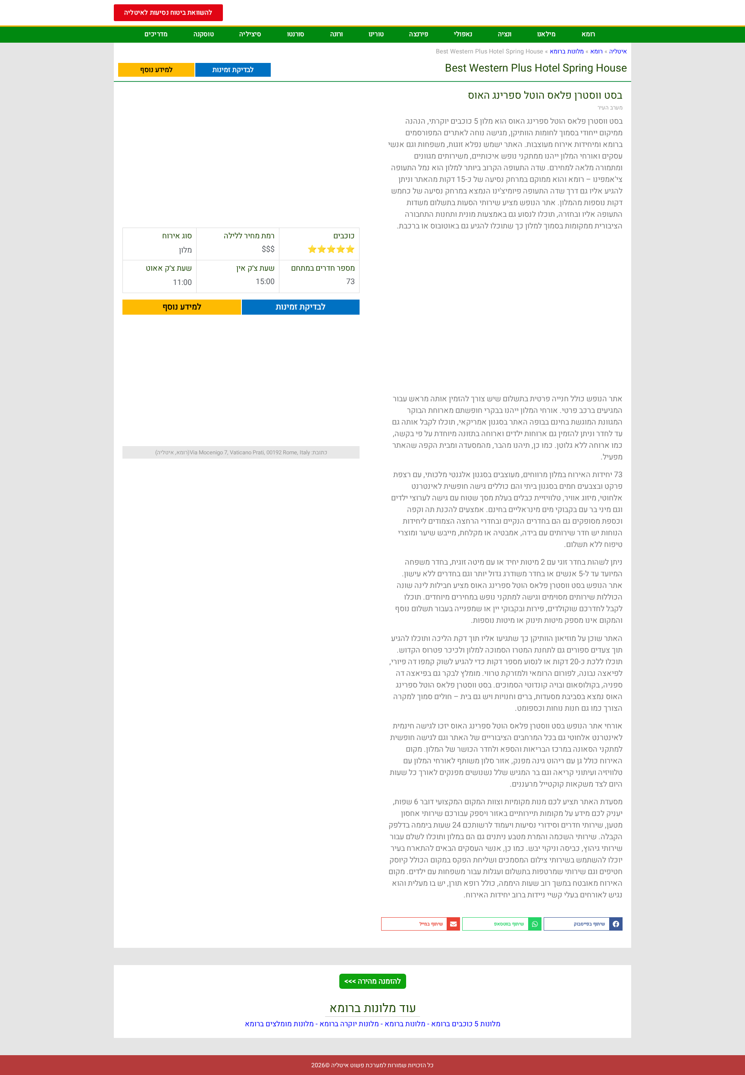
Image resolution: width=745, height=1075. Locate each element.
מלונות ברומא (567, 51)
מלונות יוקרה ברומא (349, 1024)
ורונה (336, 34)
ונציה (505, 34)
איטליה (618, 51)
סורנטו (295, 34)
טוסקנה (204, 34)
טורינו (376, 34)
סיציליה (250, 34)
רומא (588, 34)
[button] (583, 924)
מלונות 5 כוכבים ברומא (466, 1024)
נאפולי (463, 34)
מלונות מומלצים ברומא (279, 1024)
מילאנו (546, 34)
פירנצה (418, 34)
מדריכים (156, 34)
